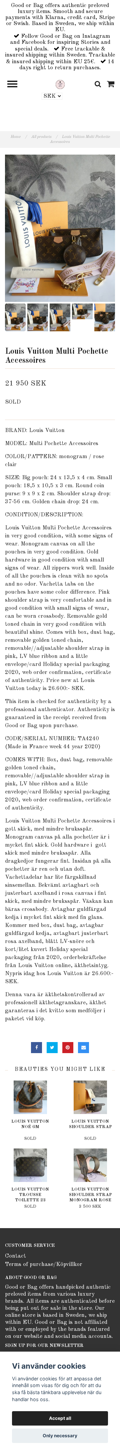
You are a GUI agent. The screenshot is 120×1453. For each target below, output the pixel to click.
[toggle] (15, 85)
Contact (15, 1256)
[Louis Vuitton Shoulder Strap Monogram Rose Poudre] (90, 1165)
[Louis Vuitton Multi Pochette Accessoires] (60, 228)
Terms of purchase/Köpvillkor (43, 1264)
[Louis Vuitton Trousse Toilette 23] (30, 1165)
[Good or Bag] (60, 84)
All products (44, 137)
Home (18, 137)
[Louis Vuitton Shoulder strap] (90, 1097)
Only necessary (60, 1435)
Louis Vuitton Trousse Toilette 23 (30, 1194)
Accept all (60, 1418)
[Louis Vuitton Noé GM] (30, 1097)
